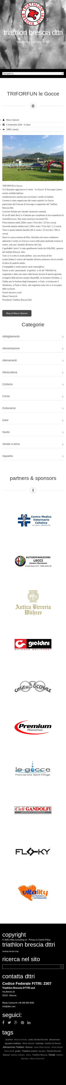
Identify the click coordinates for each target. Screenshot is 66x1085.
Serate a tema (11, 444)
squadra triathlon (13, 1043)
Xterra (28, 1055)
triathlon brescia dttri (33, 32)
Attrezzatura (9, 372)
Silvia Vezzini (28, 1043)
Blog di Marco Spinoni (16, 313)
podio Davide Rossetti (38, 1039)
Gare (5, 420)
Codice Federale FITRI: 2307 (26, 983)
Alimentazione (11, 348)
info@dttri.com (8, 1006)
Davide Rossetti (54, 1051)
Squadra (7, 456)
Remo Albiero (57, 1047)
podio (18, 1051)
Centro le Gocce (53, 1043)
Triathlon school (29, 1051)
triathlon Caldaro (18, 1055)
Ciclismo (7, 384)
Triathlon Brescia (39, 1055)
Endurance (9, 408)
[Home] (33, 14)
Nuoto (6, 432)
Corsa (6, 396)
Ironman (40, 1043)
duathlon (9, 1039)
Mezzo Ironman (20, 1040)
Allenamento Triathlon (13, 1047)
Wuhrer (29, 1047)
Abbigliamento (11, 336)
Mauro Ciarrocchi (37, 1059)
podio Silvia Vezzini (42, 1047)
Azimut (6, 1055)
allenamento (54, 1039)
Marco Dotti (9, 1051)
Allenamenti (9, 360)
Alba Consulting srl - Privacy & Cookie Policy (30, 940)
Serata (52, 1054)
